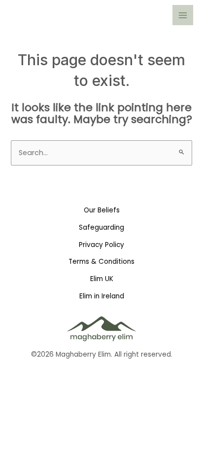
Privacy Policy (101, 244)
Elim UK (101, 279)
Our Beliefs (102, 210)
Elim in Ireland (101, 296)
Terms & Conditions (101, 261)
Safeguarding (101, 227)
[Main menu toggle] (182, 15)
